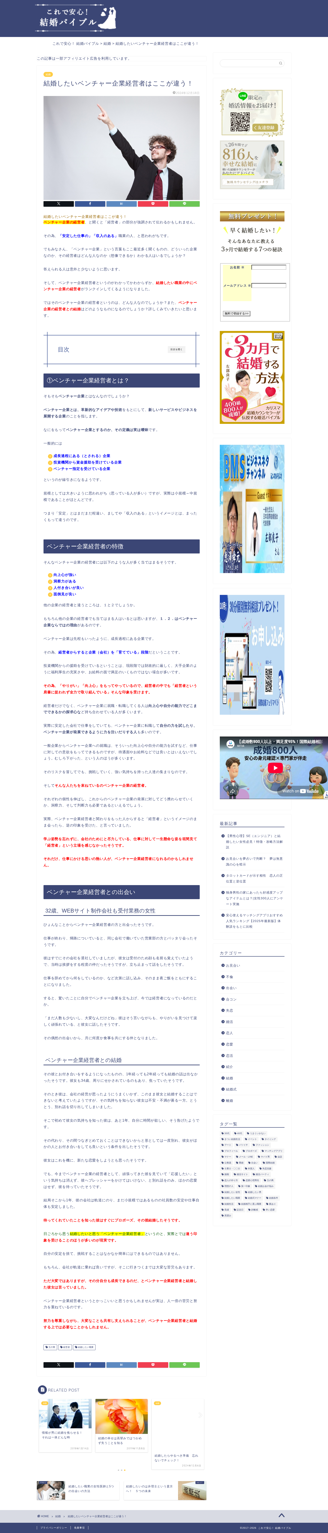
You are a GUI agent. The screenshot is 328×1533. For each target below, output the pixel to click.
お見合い (233, 965)
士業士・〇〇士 (232, 1168)
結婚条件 (273, 1198)
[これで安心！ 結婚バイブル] (76, 31)
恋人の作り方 (231, 1180)
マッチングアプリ (273, 1151)
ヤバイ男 (265, 1157)
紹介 (229, 1067)
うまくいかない (258, 1133)
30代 (226, 1133)
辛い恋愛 (270, 1209)
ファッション (262, 1145)
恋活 (229, 1055)
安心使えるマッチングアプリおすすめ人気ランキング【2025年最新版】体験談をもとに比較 (254, 921)
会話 (280, 1157)
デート (227, 1145)
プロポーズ (251, 1151)
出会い (231, 988)
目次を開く (176, 349)
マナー (227, 1157)
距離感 (254, 1209)
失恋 (229, 1010)
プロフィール (231, 1151)
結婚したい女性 (232, 1192)
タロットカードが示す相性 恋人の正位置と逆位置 (254, 878)
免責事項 (79, 1527)
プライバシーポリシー (53, 1527)
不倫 (229, 977)
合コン (231, 999)
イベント (252, 1139)
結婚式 (231, 1089)
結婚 (48, 74)
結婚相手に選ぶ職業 (251, 1204)
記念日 (240, 1209)
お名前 (237, 267)
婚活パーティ (262, 1174)
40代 (239, 1133)
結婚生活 (228, 1204)
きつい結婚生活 (232, 1139)
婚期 (226, 1174)
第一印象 (245, 1186)
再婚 (241, 1162)
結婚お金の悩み (266, 1186)
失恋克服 (266, 1168)
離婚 (229, 1100)
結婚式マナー (254, 1198)
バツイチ (243, 1145)
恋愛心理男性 (252, 1180)
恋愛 (229, 1044)
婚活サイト (242, 1174)
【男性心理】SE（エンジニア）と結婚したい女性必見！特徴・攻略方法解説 (254, 841)
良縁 (226, 1209)
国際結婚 (270, 1162)
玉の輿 (51, 1347)
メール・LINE (246, 1157)
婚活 (229, 1022)
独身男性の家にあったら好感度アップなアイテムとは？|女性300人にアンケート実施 (254, 898)
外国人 (251, 1168)
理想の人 (228, 1186)
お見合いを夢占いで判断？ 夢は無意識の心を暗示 (254, 861)
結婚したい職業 (85, 1347)
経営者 (66, 1347)
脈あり (272, 1204)
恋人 (229, 1033)
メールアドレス (237, 285)
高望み (227, 1216)
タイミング (270, 1139)
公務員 (227, 1162)
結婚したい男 (254, 1192)
